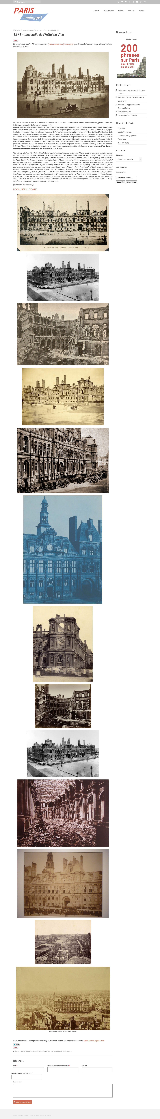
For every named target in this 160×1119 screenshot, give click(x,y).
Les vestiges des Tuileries (127, 115)
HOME (15, 30)
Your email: (120, 172)
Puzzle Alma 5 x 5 (124, 111)
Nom (15, 1065)
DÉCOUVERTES (109, 11)
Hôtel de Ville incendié (32, 1051)
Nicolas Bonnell (43, 1051)
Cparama (121, 128)
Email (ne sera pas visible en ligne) (58, 1065)
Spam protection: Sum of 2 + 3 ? (21, 1073)
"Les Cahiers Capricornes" (94, 1040)
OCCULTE (131, 11)
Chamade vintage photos (127, 135)
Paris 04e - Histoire (33, 30)
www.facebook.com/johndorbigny (60, 44)
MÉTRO (120, 11)
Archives (119, 155)
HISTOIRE (96, 11)
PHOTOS (141, 11)
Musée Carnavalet (124, 132)
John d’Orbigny (123, 143)
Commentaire (17, 1082)
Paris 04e (50, 1051)
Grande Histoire (22, 30)
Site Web (84, 1065)
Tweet (16, 1044)
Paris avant (122, 139)
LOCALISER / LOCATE (25, 189)
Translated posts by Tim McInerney (62, 1051)
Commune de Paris (20, 1051)
